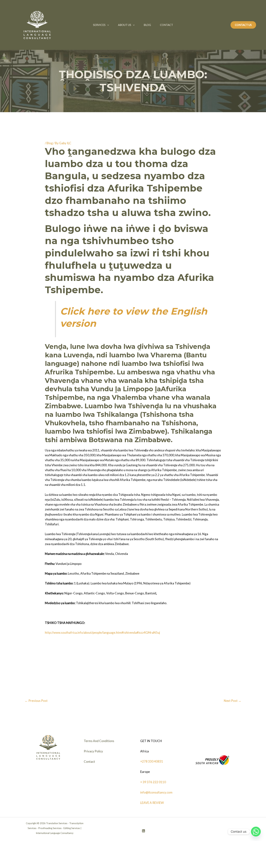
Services (99, 24)
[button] (107, 25)
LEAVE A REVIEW (152, 803)
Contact (166, 24)
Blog (147, 24)
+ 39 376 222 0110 (153, 782)
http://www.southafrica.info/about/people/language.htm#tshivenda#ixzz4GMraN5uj (102, 632)
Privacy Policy (93, 751)
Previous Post (36, 701)
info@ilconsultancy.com (156, 792)
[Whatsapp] (256, 831)
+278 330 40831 (151, 761)
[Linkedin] (143, 830)
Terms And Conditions (99, 741)
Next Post (232, 701)
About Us (124, 24)
